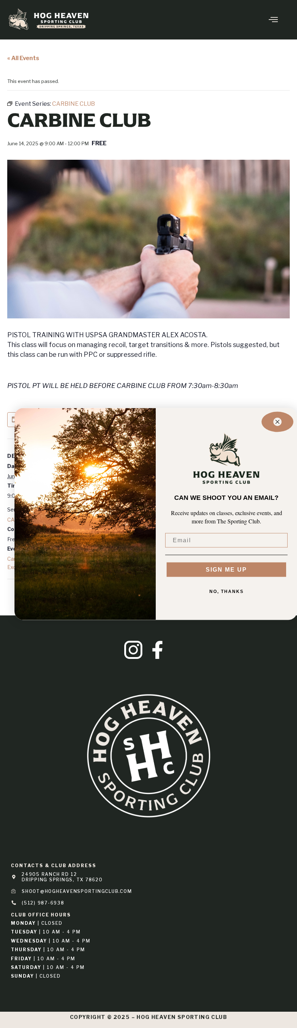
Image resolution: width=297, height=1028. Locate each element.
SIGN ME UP (226, 569)
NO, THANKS (226, 591)
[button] (266, 20)
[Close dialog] (277, 422)
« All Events (23, 58)
